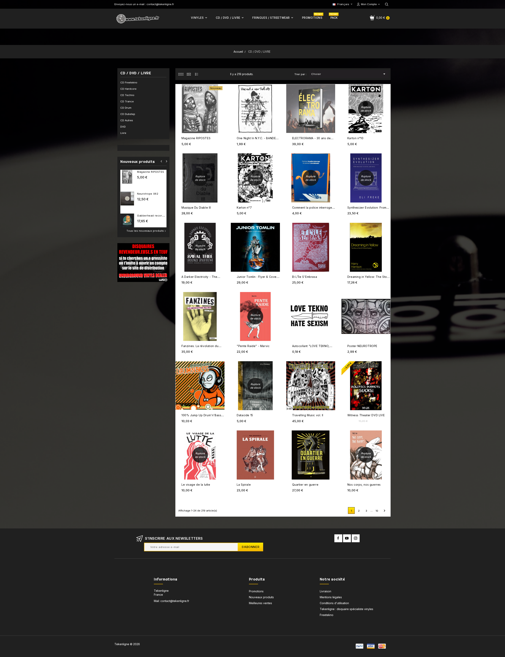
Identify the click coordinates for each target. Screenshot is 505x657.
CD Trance (127, 101)
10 (377, 510)
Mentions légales (331, 597)
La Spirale (244, 484)
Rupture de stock (386, 85)
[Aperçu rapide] (221, 92)
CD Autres (126, 120)
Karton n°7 (244, 207)
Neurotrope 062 (147, 193)
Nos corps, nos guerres (364, 484)
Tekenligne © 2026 (127, 644)
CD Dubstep (127, 114)
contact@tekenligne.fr (174, 601)
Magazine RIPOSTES (150, 171)
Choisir (349, 74)
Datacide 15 (245, 415)
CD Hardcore (128, 88)
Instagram (356, 538)
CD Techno (127, 95)
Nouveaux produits (261, 597)
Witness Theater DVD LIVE (366, 415)
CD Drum (125, 107)
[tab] (180, 74)
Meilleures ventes (260, 603)
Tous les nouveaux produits (146, 230)
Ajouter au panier (221, 84)
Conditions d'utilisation (334, 603)
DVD (123, 126)
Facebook (338, 538)
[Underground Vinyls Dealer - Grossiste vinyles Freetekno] (143, 262)
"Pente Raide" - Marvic (253, 346)
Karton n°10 (355, 138)
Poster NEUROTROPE (362, 346)
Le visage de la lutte (195, 484)
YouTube (347, 538)
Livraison (325, 591)
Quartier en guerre (305, 484)
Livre (123, 132)
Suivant (384, 511)
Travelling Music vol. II (307, 415)
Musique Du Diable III (196, 207)
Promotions (256, 591)
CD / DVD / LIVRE (135, 73)
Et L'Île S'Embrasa (304, 276)
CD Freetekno (128, 82)
